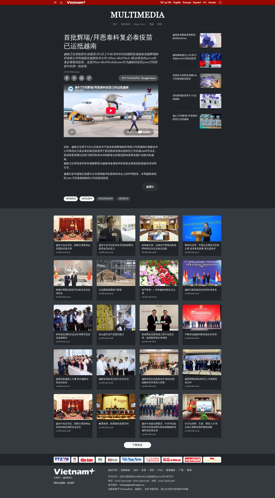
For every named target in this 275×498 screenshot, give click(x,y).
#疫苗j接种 (87, 198)
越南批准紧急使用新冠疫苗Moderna (184, 36)
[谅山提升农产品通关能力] (116, 318)
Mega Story (140, 24)
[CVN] (152, 460)
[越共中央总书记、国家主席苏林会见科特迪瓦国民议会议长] (73, 407)
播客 (159, 24)
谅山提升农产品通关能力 (111, 334)
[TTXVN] (61, 460)
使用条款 (125, 470)
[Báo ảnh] (192, 460)
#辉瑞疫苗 (70, 198)
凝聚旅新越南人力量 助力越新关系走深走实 (72, 381)
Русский (212, 2)
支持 (143, 470)
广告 (181, 470)
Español (197, 2)
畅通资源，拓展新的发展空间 (114, 423)
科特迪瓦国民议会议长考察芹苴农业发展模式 (73, 336)
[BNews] (100, 460)
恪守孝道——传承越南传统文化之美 (159, 291)
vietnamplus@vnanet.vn (132, 485)
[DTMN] (171, 460)
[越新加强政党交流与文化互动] (116, 362)
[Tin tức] (87, 460)
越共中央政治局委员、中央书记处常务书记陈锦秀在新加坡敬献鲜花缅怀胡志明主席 (159, 427)
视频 (151, 24)
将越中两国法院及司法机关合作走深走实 (73, 291)
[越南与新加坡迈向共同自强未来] (202, 273)
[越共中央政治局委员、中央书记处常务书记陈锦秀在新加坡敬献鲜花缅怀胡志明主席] (159, 407)
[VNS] (131, 460)
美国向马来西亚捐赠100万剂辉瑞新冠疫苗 (185, 77)
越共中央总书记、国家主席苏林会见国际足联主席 (73, 247)
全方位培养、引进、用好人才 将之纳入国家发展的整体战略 (201, 425)
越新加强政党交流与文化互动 (114, 379)
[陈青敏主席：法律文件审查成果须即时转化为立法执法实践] (159, 228)
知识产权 (112, 470)
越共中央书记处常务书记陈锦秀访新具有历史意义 (116, 247)
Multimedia (137, 14)
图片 (115, 24)
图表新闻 (125, 24)
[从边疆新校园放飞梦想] (116, 273)
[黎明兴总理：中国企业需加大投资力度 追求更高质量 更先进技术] (202, 228)
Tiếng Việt (165, 2)
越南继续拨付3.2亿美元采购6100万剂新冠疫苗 (184, 57)
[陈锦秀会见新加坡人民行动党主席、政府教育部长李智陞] (159, 318)
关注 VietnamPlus (130, 78)
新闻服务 (170, 470)
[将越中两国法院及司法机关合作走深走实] (73, 273)
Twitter (74, 78)
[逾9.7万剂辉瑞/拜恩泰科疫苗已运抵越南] (210, 121)
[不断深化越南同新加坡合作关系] (202, 318)
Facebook (67, 78)
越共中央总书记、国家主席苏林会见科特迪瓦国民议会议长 (73, 425)
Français (187, 2)
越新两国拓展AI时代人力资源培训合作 (201, 381)
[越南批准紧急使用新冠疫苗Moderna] (210, 40)
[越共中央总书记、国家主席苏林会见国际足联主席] (73, 228)
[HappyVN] (212, 460)
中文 (204, 2)
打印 (82, 78)
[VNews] (74, 460)
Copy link (89, 78)
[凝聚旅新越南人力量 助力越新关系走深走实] (73, 362)
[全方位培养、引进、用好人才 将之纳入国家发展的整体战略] (202, 407)
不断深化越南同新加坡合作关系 (201, 334)
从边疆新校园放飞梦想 (110, 289)
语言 (152, 470)
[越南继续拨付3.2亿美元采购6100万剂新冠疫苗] (210, 60)
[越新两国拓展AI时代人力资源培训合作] (202, 362)
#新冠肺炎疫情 (105, 198)
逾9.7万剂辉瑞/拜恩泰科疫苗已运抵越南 (185, 117)
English (177, 2)
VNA (160, 470)
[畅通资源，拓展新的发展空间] (116, 407)
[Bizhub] (112, 460)
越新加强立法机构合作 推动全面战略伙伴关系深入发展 (158, 381)
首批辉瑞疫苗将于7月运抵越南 (185, 97)
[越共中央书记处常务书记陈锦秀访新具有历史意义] (116, 228)
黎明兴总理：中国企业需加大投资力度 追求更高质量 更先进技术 (202, 247)
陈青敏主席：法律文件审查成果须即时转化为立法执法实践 (159, 247)
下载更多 (137, 444)
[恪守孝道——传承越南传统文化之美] (159, 273)
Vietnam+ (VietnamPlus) (76, 2)
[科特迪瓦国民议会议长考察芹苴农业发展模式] (73, 318)
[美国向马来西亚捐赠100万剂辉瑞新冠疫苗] (210, 81)
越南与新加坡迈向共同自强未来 (201, 289)
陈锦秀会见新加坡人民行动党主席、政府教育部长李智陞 (158, 336)
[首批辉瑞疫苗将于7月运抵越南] (210, 101)
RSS (136, 470)
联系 (189, 470)
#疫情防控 (123, 198)
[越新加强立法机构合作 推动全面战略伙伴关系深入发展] (159, 362)
